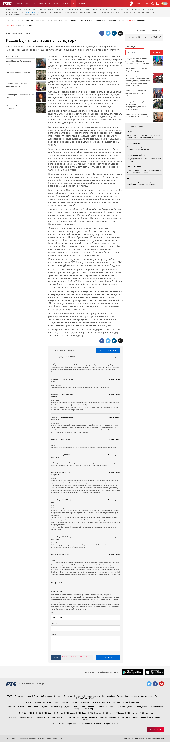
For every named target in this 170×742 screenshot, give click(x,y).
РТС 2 (31, 713)
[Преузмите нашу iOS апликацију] (154, 672)
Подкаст (158, 696)
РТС (73, 4)
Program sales (31, 15)
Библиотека (139, 12)
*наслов (54, 624)
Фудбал (37, 702)
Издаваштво (124, 9)
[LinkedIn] (114, 33)
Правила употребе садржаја (39, 738)
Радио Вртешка (139, 717)
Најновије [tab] (130, 46)
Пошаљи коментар (108, 351)
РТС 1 (23, 713)
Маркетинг (46, 12)
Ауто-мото (106, 702)
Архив (85, 719)
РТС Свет (48, 713)
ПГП (102, 9)
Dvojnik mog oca (133, 143)
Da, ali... (130, 132)
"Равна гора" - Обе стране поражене (17, 107)
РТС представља (32, 12)
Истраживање (138, 9)
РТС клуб (150, 9)
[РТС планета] (131, 3)
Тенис (56, 702)
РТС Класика (95, 713)
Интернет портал (124, 12)
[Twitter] (108, 33)
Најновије (10, 20)
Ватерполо (84, 702)
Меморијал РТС (137, 702)
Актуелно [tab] (12, 56)
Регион (28, 696)
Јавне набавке (92, 12)
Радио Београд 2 (41, 717)
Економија (78, 696)
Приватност (11, 738)
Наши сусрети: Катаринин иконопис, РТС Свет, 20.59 (136, 115)
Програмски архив (14, 12)
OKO (34, 4)
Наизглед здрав (88, 708)
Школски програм (86, 20)
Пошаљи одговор (114, 357)
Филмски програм (116, 20)
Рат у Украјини (108, 696)
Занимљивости (32, 707)
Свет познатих (79, 707)
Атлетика (96, 702)
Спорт (27, 4)
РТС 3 (38, 713)
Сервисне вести (132, 696)
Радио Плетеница (89, 717)
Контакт (61, 723)
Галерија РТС (111, 9)
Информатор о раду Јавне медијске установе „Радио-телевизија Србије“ (57, 9)
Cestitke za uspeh (134, 167)
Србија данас (46, 696)
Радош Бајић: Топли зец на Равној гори (20, 95)
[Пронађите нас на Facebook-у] (155, 683)
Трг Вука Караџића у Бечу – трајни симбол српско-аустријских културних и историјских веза (137, 105)
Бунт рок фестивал (59, 20)
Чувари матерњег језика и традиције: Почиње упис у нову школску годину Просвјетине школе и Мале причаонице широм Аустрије (138, 81)
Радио (56, 4)
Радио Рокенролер (108, 717)
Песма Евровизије (14, 15)
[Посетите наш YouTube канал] (161, 683)
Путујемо (66, 707)
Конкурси (150, 12)
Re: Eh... (130, 178)
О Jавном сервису (14, 9)
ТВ (50, 4)
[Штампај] (120, 33)
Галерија (29, 25)
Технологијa (55, 707)
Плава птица (101, 20)
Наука (112, 707)
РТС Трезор (119, 713)
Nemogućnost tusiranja (136, 155)
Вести (20, 4)
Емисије (66, 4)
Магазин (43, 4)
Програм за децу (42, 20)
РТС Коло (107, 713)
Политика (19, 696)
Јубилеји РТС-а (108, 12)
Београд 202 (74, 717)
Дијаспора (58, 12)
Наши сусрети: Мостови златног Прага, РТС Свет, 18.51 (136, 93)
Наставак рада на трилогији (18, 72)
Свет (36, 696)
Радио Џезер (154, 717)
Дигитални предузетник (137, 707)
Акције (95, 9)
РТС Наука (58, 713)
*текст (53, 634)
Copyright (22, 738)
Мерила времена (93, 696)
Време (120, 696)
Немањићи (73, 20)
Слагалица (141, 20)
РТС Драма (70, 713)
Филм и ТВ (102, 707)
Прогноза (132, 37)
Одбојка (64, 702)
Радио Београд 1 (24, 717)
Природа (121, 707)
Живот (21, 707)
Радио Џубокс (124, 717)
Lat (138, 3)
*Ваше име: (55, 613)
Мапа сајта (155, 729)
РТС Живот (82, 713)
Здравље (92, 707)
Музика (44, 707)
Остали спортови (120, 702)
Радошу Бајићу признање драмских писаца (16, 84)
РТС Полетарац (146, 713)
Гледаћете (20, 25)
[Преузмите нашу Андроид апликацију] (132, 672)
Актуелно (10, 25)
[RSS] (157, 3)
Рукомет (74, 702)
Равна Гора (130, 20)
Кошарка (47, 702)
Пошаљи (108, 657)
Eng (146, 3)
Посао (82, 12)
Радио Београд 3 (59, 717)
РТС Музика (132, 713)
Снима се (29, 20)
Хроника (58, 696)
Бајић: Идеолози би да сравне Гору (18, 62)
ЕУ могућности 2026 (85, 698)
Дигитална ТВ (71, 12)
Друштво (68, 696)
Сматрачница (146, 696)
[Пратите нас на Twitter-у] (149, 683)
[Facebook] (101, 33)
